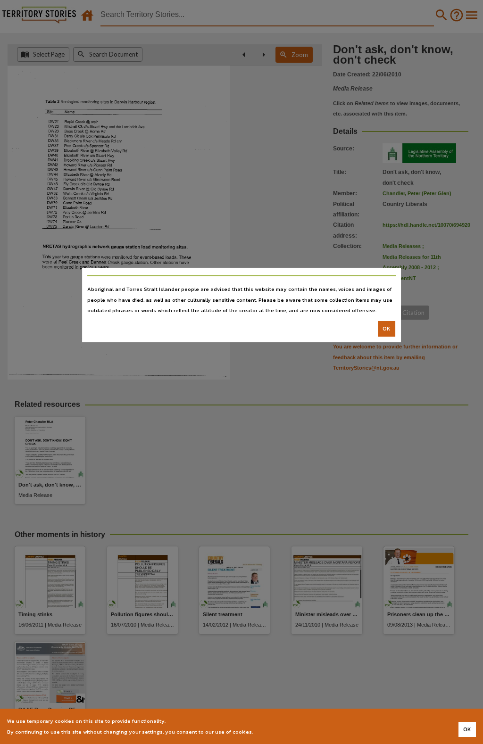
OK (387, 328)
